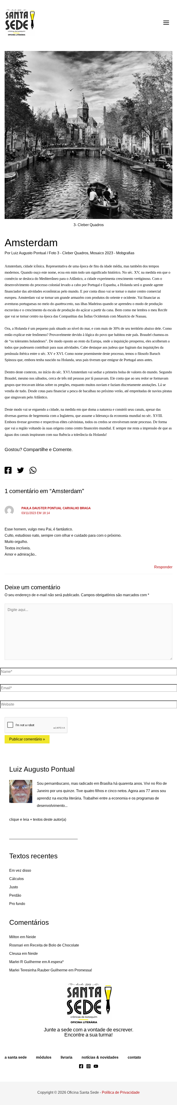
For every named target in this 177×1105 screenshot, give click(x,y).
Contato (134, 1057)
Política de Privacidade (121, 1092)
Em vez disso (20, 870)
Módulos (43, 1057)
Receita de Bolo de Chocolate (56, 945)
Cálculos (16, 878)
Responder (162, 566)
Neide (33, 937)
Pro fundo (18, 903)
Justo (13, 887)
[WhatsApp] (33, 470)
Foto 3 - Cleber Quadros (72, 252)
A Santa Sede (16, 1057)
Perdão (15, 895)
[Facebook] (8, 470)
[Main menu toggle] (166, 22)
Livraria (66, 1057)
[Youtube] (96, 1066)
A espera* (58, 961)
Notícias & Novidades (100, 1057)
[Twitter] (20, 470)
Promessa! (88, 970)
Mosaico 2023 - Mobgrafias (118, 252)
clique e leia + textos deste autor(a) (39, 819)
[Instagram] (88, 1066)
